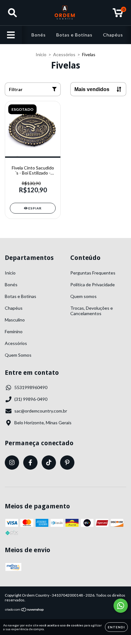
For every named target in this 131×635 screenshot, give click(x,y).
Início (41, 54)
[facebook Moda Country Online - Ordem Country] (30, 462)
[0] (118, 14)
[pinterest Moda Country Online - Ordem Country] (67, 462)
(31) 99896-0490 (30, 399)
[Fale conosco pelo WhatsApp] (121, 606)
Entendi (116, 627)
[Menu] (11, 35)
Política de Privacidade (92, 284)
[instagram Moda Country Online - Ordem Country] (12, 462)
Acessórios (64, 54)
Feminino (14, 331)
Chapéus (113, 34)
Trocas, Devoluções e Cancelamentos (91, 310)
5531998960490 (30, 387)
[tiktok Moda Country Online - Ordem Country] (49, 462)
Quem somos (83, 296)
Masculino (15, 319)
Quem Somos (18, 355)
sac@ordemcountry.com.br (40, 410)
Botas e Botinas (74, 34)
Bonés (38, 34)
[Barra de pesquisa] (12, 12)
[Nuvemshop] (25, 610)
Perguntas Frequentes (92, 272)
